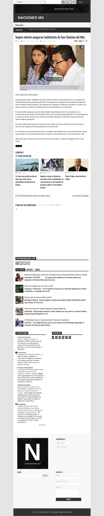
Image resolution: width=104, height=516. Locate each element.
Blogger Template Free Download (63, 512)
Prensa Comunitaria (25, 368)
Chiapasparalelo (24, 385)
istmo (23, 41)
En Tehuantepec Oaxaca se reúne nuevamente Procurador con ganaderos (46, 320)
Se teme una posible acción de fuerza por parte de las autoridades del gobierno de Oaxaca (26, 180)
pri (26, 41)
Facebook (63, 2)
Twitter (66, 2)
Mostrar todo (42, 425)
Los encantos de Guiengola (80, 196)
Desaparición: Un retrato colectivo (29, 354)
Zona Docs (22, 352)
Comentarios (63, 447)
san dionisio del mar (33, 41)
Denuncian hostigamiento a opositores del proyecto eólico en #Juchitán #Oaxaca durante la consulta (55, 274)
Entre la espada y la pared (26, 339)
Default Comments (42, 205)
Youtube (70, 2)
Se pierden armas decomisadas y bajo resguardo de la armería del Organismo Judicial (30, 371)
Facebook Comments (55, 205)
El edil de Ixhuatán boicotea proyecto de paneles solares (32, 196)
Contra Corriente (24, 337)
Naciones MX (44, 512)
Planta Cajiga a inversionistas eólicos (75, 177)
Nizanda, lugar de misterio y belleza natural (38, 297)
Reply (18, 41)
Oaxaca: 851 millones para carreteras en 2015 (38, 286)
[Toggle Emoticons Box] (16, 209)
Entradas (61, 443)
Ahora (19, 30)
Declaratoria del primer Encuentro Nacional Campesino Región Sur (45, 308)
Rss (74, 2)
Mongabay (22, 404)
